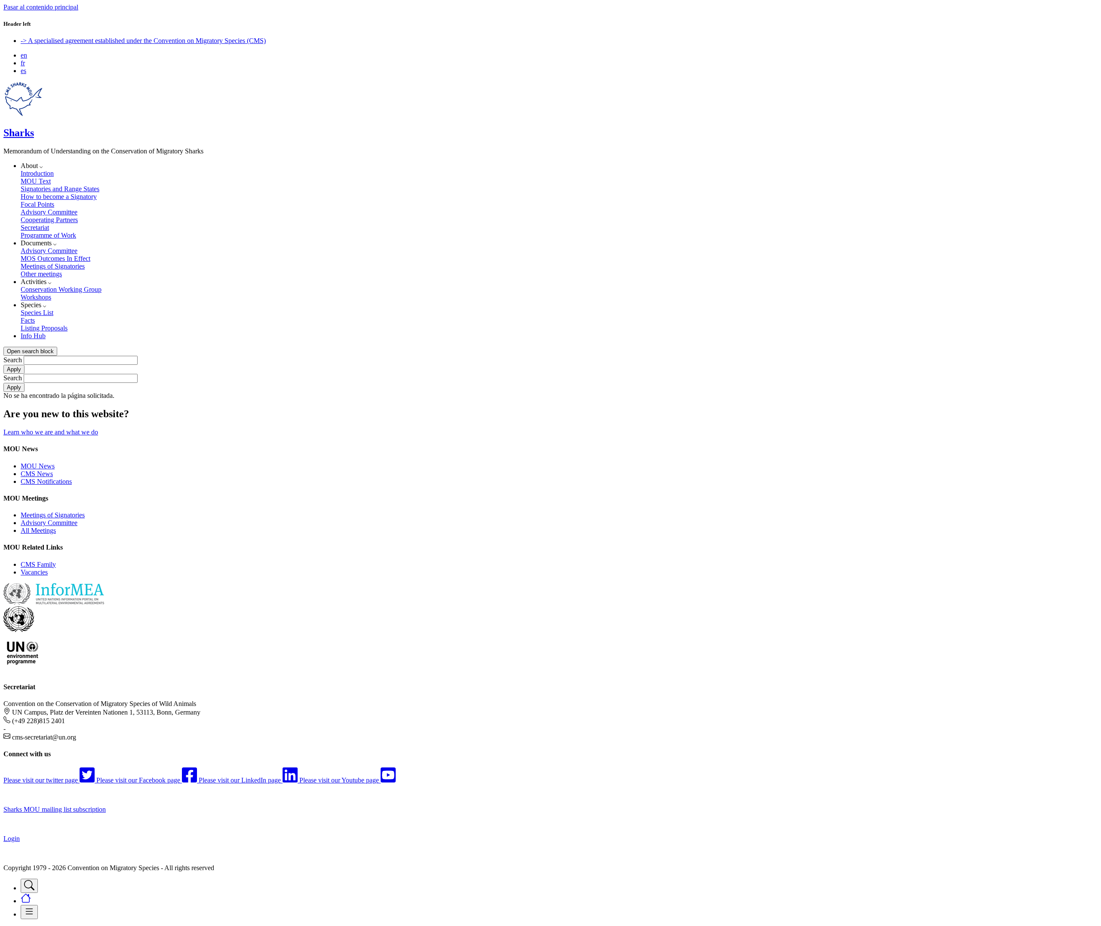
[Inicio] (23, 114)
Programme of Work (48, 235)
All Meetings (38, 530)
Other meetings (41, 274)
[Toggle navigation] (29, 886)
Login (11, 838)
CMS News (37, 473)
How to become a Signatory (59, 196)
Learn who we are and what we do (50, 432)
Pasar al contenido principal (40, 7)
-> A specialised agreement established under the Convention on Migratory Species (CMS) (143, 40)
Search (12, 360)
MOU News (38, 466)
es (23, 70)
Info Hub (33, 335)
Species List (37, 312)
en (24, 55)
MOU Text (36, 181)
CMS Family (38, 564)
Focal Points (37, 204)
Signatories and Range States (60, 189)
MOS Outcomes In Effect (55, 258)
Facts (28, 320)
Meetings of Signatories (53, 266)
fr (23, 63)
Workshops (36, 297)
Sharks (18, 132)
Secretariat (35, 227)
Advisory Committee (49, 212)
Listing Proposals (44, 328)
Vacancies (34, 572)
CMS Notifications (46, 481)
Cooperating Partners (49, 219)
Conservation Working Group (61, 289)
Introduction (37, 173)
